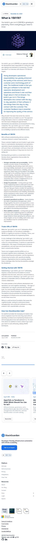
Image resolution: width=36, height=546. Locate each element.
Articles (6, 13)
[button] (3, 373)
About (3, 484)
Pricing (3, 471)
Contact (3, 490)
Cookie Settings (6, 531)
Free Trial (4, 477)
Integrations (4, 474)
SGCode (3, 466)
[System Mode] (23, 4)
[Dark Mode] (27, 4)
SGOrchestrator (6, 469)
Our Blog (4, 487)
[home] (10, 4)
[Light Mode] (20, 4)
